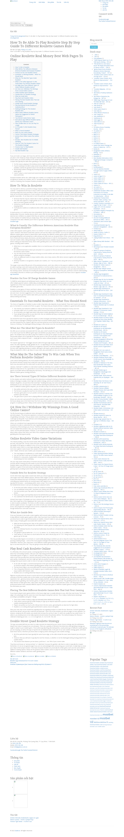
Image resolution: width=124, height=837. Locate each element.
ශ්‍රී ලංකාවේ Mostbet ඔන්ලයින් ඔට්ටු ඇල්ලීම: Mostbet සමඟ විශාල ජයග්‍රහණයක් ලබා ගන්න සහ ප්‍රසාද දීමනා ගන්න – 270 (104, 601)
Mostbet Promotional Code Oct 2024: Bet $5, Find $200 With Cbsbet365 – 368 (103, 404)
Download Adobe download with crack (100, 673)
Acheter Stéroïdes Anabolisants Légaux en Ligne (24, 818)
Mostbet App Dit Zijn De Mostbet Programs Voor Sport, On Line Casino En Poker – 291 (103, 281)
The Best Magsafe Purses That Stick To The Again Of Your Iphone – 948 (103, 542)
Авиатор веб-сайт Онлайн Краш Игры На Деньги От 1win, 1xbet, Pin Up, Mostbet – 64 (103, 580)
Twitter (103, 21)
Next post (13, 662)
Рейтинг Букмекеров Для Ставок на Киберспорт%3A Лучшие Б (30, 664)
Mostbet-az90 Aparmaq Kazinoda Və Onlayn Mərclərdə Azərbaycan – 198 (103, 435)
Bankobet (96, 154)
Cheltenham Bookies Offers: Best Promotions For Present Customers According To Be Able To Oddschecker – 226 (103, 193)
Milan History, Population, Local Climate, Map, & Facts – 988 (103, 262)
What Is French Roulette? (22, 130)
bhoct (95, 163)
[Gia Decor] (14, 1)
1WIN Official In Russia (100, 113)
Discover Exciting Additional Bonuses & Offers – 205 (102, 218)
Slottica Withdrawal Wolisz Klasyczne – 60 (101, 530)
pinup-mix (96, 482)
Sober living (97, 537)
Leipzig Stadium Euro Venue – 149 (104, 238)
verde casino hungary (100, 564)
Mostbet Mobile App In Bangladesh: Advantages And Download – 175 (102, 372)
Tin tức (104, 8)
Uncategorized (21, 36)
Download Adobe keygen (100, 679)
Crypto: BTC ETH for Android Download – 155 (102, 208)
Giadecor (17, 830)
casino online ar (98, 180)
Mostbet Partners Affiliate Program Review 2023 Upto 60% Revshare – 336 (103, 390)
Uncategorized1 (98, 555)
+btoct (95, 91)
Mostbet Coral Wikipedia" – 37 (102, 355)
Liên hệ (104, 10)
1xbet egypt (97, 120)
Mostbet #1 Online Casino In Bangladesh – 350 (102, 266)
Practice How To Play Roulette (24, 147)
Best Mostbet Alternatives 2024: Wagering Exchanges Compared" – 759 (103, 160)
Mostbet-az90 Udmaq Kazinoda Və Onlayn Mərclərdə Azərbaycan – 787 (103, 446)
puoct (95, 484)
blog (95, 165)
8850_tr (96, 134)
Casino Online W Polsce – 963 (102, 183)
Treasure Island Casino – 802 (102, 551)
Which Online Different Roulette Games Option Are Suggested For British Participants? (26, 114)
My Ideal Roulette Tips (21, 150)
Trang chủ (105, 3)
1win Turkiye (97, 114)
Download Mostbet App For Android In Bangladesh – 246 (102, 226)
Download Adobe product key (98, 682)
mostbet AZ (94, 718)
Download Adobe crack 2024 (104, 664)
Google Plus (19, 750)
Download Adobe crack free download (100, 670)
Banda (95, 149)
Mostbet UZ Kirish (99, 432)
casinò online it (98, 181)
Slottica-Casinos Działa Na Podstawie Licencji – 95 (101, 534)
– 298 (95, 55)
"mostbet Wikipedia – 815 (101, 89)
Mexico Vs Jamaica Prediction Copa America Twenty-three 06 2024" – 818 (103, 252)
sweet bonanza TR (99, 538)
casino (95, 174)
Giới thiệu (105, 4)
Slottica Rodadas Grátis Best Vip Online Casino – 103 (103, 527)
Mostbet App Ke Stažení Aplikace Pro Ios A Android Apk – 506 (103, 315)
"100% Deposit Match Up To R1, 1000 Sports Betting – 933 (103, 61)
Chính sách (17, 766)
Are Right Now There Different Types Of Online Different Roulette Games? (27, 86)
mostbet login (14, 221)
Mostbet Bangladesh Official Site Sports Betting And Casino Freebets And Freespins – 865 (103, 341)
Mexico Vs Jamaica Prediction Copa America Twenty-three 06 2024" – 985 (103, 257)
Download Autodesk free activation (98, 697)
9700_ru (96, 142)
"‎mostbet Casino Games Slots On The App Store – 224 (103, 75)
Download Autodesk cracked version (103, 690)
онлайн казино (101, 726)
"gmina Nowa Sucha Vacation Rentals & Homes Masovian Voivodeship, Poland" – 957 (102, 71)
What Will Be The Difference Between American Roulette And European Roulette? (28, 70)
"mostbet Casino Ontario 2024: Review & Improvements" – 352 (103, 79)
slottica (97, 722)
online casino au (98, 451)
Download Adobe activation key (98, 663)
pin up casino (97, 471)
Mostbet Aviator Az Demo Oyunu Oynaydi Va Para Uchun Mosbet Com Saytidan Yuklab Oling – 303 (103, 319)
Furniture (96, 229)
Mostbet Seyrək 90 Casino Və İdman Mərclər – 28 (102, 416)
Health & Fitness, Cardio (101, 232)
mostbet (108, 714)
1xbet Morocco (98, 122)
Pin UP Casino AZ (99, 473)
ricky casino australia (100, 486)
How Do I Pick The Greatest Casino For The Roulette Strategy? (26, 144)
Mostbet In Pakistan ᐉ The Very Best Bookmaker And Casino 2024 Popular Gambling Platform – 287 (103, 365)
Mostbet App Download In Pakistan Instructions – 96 (101, 300)
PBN (95, 470)
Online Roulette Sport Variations (24, 92)
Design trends (98, 216)
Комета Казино (98, 584)
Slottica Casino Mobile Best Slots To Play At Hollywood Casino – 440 (103, 493)
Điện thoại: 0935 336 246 (106, 1)
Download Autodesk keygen (99, 701)
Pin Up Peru (97, 475)
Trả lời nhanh (18, 770)
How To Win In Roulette (22, 67)
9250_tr (96, 138)
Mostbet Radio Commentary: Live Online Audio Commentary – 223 (103, 409)
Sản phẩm (105, 6)
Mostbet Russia (98, 413)
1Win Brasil (97, 105)
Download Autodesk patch (106, 702)
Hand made (97, 230)
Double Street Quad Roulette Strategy (26, 103)
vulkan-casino (98, 566)
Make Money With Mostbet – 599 (103, 241)
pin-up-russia (97, 477)
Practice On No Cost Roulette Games (26, 72)
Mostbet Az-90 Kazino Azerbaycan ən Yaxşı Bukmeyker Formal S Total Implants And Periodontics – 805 (103, 334)
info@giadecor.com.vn (20, 747)
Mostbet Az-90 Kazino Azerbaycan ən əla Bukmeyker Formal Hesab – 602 (102, 328)
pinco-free (97, 480)
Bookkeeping (97, 167)
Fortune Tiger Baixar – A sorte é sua (100, 620)
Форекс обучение (99, 596)
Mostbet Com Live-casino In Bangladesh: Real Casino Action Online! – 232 (103, 352)
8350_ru (96, 132)
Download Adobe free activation (98, 675)
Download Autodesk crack (98, 686)
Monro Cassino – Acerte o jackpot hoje (101, 616)
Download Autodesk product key (98, 704)
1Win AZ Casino (98, 103)
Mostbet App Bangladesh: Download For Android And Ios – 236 (103, 275)
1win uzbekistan (98, 116)
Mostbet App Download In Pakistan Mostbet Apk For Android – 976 (104, 305)
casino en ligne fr (99, 176)
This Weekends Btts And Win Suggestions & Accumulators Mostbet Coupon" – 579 (102, 547)
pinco (95, 479)
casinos (96, 185)
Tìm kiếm (29, 25)
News (95, 450)
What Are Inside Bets (21, 96)
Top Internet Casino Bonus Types (25, 118)
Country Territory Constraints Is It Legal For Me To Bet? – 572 (103, 204)
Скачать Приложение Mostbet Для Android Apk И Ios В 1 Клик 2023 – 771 (103, 593)
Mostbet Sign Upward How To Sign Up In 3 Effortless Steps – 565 (104, 420)
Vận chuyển (17, 768)
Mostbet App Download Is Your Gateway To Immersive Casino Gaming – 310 (103, 310)
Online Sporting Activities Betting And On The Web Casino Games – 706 (104, 455)
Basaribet (96, 156)
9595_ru (96, 140)
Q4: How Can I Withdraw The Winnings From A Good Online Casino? (26, 90)
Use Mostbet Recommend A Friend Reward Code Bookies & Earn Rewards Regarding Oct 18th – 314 (103, 559)
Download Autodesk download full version (100, 693)
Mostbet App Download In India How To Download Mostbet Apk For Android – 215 (103, 295)
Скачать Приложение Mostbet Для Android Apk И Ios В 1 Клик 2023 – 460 (103, 587)
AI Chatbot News (99, 143)
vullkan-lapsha (98, 567)
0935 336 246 (17, 743)
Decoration (97, 214)
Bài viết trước (14, 659)
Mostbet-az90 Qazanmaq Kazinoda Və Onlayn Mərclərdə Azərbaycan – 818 (103, 440)
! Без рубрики (98, 58)
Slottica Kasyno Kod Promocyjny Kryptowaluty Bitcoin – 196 (103, 508)
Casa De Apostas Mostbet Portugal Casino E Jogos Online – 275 (103, 170)
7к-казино (97, 131)
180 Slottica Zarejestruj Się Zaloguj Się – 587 (101, 97)
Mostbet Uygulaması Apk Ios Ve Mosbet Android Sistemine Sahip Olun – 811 (103, 428)
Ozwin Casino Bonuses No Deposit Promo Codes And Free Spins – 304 (103, 460)
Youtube (107, 21)
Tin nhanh (17, 762)
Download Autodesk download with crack (100, 695)
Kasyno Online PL (99, 234)
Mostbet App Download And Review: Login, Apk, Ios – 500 (102, 286)
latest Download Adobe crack (102, 711)
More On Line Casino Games (23, 132)
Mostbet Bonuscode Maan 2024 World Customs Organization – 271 (103, 346)
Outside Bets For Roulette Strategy (25, 94)
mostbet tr (97, 424)
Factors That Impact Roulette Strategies (27, 134)
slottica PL (104, 722)
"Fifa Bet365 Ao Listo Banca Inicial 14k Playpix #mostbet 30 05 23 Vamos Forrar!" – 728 (104, 65)
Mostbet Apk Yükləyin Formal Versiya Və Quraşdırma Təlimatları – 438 (103, 270)
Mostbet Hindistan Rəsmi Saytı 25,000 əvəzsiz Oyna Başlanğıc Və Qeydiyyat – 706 (103, 359)
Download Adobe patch (106, 681)
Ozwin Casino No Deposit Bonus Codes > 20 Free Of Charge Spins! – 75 (103, 466)
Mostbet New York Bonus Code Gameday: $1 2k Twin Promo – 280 (103, 382)
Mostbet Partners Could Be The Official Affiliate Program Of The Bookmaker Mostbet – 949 (103, 395)
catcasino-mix (98, 189)
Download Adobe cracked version (99, 668)
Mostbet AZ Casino (99, 325)
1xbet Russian (98, 123)
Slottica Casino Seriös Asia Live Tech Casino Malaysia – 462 (103, 498)
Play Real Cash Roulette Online (24, 98)
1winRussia (97, 118)
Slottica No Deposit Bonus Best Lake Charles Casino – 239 (103, 523)
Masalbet (96, 245)
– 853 (95, 56)
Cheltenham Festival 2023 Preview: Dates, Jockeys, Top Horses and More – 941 (102, 199)
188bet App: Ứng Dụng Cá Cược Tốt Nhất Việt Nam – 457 (103, 101)
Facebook (102, 19)
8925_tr (96, 136)
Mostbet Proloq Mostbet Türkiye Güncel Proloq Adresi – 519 (103, 400)
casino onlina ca (98, 178)
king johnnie (97, 236)
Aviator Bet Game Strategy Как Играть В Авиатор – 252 (103, 146)
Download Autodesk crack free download (100, 691)
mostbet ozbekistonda (100, 386)
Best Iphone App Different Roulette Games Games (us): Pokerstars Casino (27, 120)
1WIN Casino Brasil (99, 109)
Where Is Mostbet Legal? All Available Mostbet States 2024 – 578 (103, 571)
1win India (96, 111)
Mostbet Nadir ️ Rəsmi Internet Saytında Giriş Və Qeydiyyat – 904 (103, 376)
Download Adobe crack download (99, 666)
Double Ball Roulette (21, 149)
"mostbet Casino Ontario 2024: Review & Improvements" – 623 (103, 84)
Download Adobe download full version (100, 672)
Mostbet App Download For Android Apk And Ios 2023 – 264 (103, 289)
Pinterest (113, 21)
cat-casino (97, 187)
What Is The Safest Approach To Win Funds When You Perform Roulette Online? (27, 82)
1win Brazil (97, 107)
